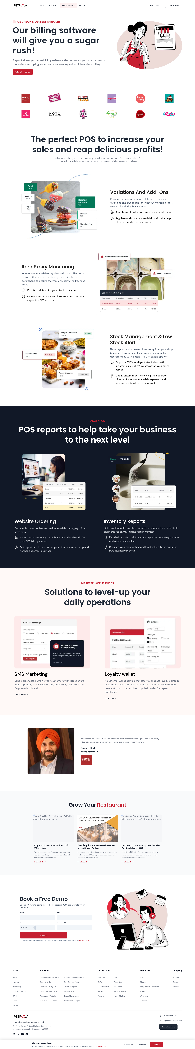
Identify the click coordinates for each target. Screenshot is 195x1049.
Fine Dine (101, 977)
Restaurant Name (63, 923)
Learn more (20, 694)
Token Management (72, 996)
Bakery (100, 991)
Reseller (176, 987)
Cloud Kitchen (103, 987)
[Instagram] (18, 1034)
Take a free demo (22, 72)
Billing (15, 977)
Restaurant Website (48, 996)
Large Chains (119, 996)
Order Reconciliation (48, 1001)
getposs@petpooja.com (172, 1020)
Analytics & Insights (72, 1001)
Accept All (156, 1044)
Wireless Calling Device (49, 987)
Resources (154, 5)
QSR (115, 977)
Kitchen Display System (74, 977)
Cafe (100, 982)
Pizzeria (101, 996)
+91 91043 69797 (169, 1016)
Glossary (143, 982)
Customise (128, 1044)
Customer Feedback (48, 991)
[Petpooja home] (34, 1016)
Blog (142, 977)
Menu (15, 1001)
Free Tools (144, 991)
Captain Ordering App (49, 977)
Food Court (118, 982)
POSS (40, 5)
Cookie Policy (102, 1046)
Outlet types (67, 5)
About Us (176, 977)
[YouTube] (22, 1034)
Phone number (25, 923)
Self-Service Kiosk (71, 982)
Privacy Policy (84, 941)
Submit (43, 935)
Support (143, 1001)
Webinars (144, 996)
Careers (176, 982)
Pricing (82, 5)
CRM (15, 996)
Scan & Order (45, 982)
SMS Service (69, 991)
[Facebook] (27, 1034)
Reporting (17, 987)
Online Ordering (19, 991)
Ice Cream (118, 987)
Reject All (142, 1044)
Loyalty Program (70, 987)
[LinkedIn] (14, 1034)
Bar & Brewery (120, 991)
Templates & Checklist (149, 987)
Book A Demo (174, 5)
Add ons (52, 5)
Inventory (16, 982)
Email (59, 912)
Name (22, 912)
